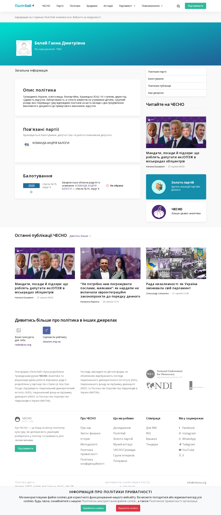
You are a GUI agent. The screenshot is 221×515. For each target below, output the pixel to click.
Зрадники (92, 5)
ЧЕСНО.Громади (124, 450)
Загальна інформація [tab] (31, 70)
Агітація (108, 5)
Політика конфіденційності (92, 462)
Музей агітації (122, 444)
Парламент (126, 5)
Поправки (120, 461)
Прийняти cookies (93, 508)
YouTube (188, 450)
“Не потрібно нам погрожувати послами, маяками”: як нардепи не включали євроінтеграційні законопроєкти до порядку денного (110, 290)
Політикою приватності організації (173, 501)
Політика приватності (88, 452)
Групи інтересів (123, 455)
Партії (60, 5)
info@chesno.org (196, 482)
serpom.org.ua (52, 341)
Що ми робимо (123, 418)
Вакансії (151, 439)
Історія (85, 439)
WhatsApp (189, 439)
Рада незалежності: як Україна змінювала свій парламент (172, 286)
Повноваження (151, 5)
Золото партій (123, 439)
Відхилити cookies (128, 508)
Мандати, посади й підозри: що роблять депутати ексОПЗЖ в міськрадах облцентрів (172, 157)
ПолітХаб (119, 433)
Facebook (188, 428)
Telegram (188, 444)
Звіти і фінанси (90, 433)
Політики (75, 5)
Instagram (189, 433)
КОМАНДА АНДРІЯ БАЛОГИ (50, 142)
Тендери (152, 444)
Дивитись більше (78, 236)
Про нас (85, 428)
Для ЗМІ (151, 428)
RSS (148, 433)
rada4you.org (23, 344)
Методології (88, 444)
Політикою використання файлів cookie (109, 501)
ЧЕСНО (46, 5)
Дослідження (122, 428)
